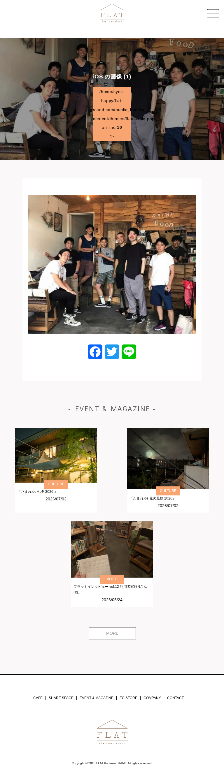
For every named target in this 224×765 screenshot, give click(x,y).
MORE (112, 633)
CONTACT (175, 698)
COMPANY (152, 698)
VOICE (112, 579)
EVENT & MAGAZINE (96, 698)
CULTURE (56, 484)
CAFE (38, 698)
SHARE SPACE (61, 698)
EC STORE (128, 698)
